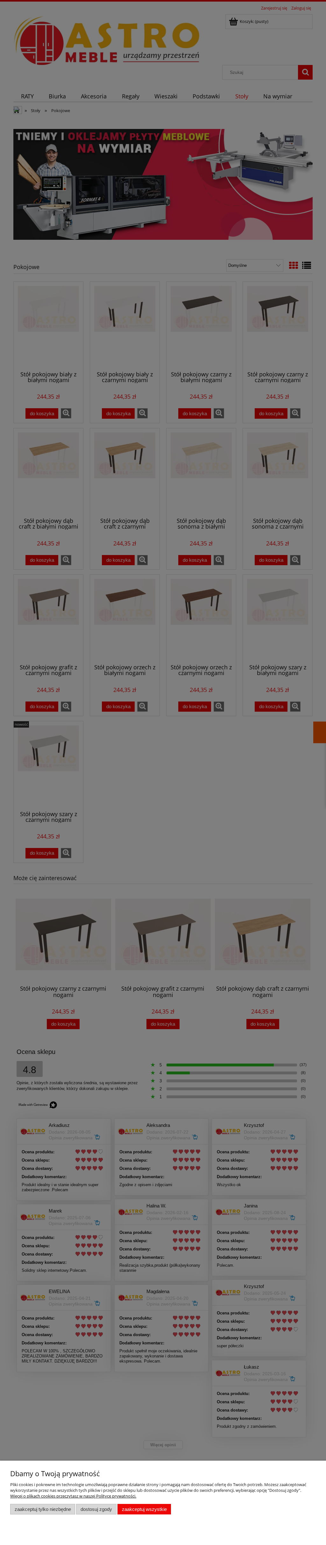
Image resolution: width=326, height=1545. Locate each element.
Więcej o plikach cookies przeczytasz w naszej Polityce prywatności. (73, 1496)
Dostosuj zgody (96, 1509)
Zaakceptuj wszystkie (144, 1509)
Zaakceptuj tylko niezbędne (43, 1509)
